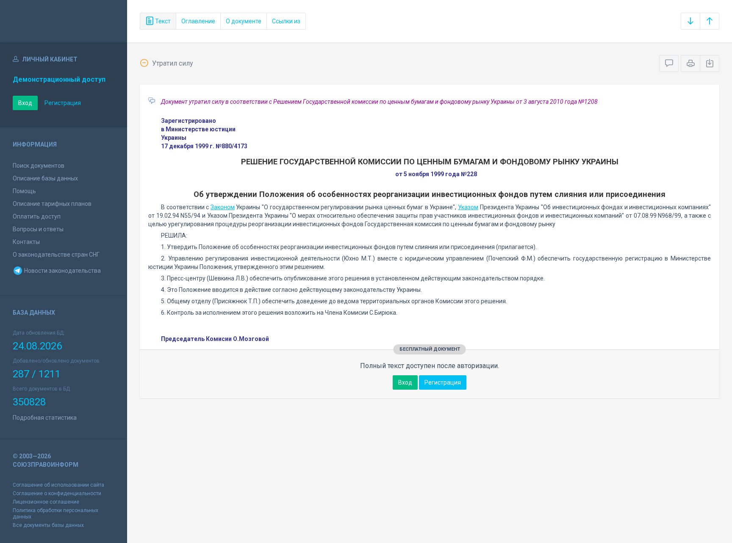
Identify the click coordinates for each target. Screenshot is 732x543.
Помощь (24, 191)
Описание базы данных (45, 178)
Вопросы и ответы (38, 229)
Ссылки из (286, 21)
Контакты (26, 241)
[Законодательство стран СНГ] (63, 21)
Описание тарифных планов (52, 203)
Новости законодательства (62, 270)
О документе (243, 21)
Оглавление (198, 21)
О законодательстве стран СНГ (56, 254)
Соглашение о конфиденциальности (57, 493)
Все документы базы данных (48, 525)
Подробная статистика (45, 417)
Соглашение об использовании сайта (58, 485)
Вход (25, 103)
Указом (468, 207)
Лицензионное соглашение (46, 502)
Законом (223, 207)
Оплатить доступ (37, 216)
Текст (162, 21)
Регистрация (62, 103)
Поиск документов (38, 165)
